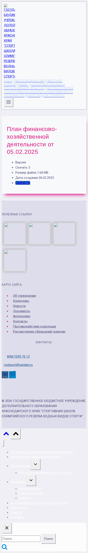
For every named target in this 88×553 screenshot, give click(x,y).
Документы (21, 311)
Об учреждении (24, 296)
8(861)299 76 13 (18, 356)
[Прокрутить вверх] (6, 435)
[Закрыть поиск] (7, 528)
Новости (19, 306)
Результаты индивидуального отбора (45, 472)
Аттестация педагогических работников (38, 503)
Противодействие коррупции (34, 326)
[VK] (5, 374)
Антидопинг (22, 316)
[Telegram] (12, 374)
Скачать (22, 183)
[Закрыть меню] (3, 443)
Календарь (21, 301)
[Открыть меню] (8, 102)
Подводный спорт (31, 493)
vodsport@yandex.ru (18, 365)
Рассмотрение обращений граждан (39, 331)
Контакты (20, 321)
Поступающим (20, 465)
